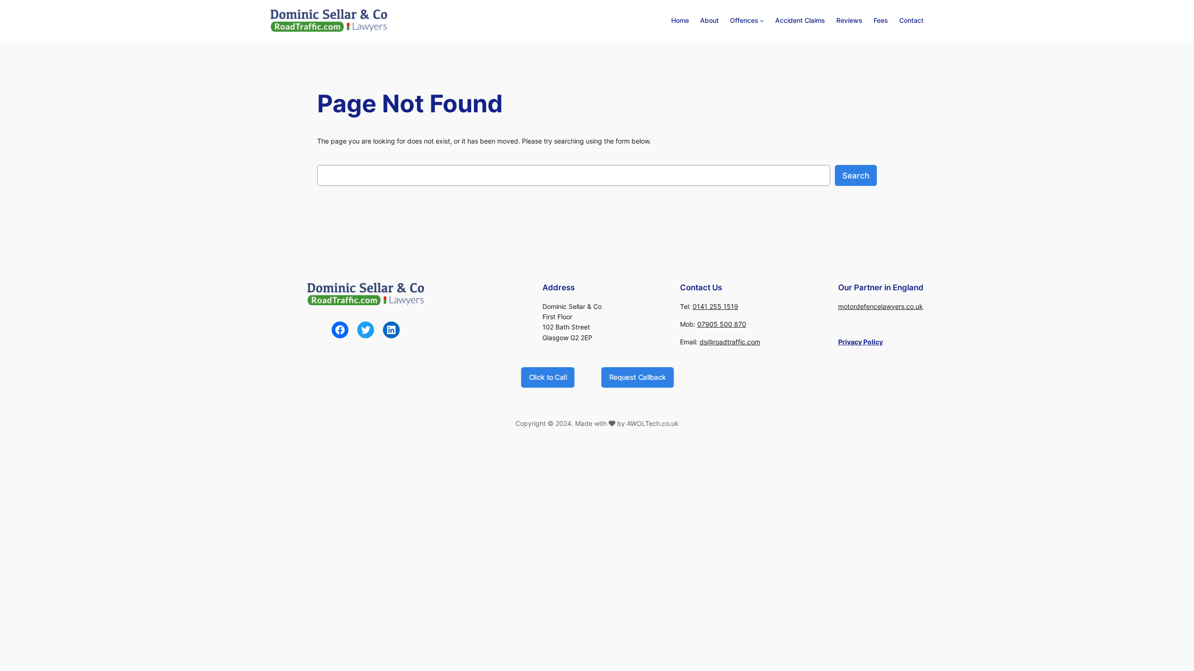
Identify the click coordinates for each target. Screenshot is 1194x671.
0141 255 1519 (715, 306)
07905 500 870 (721, 324)
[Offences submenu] (762, 21)
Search (855, 175)
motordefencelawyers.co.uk (880, 306)
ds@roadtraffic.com (730, 342)
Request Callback (637, 377)
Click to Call (547, 377)
